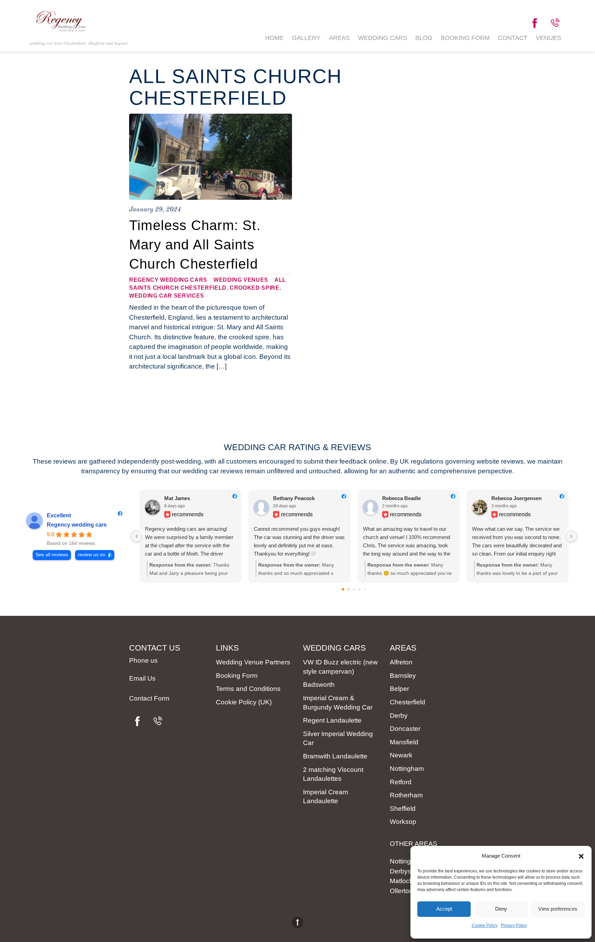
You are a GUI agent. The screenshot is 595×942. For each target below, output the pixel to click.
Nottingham (407, 768)
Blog (423, 37)
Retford (400, 782)
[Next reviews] (571, 536)
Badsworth (319, 684)
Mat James (177, 498)
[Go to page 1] (348, 589)
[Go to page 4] (365, 589)
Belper (399, 688)
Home (274, 37)
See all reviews (51, 554)
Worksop (403, 821)
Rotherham (406, 795)
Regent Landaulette (332, 720)
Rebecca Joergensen (516, 498)
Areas (339, 37)
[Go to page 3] (359, 589)
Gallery (306, 37)
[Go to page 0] (343, 589)
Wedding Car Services (166, 295)
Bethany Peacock (294, 498)
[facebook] (534, 23)
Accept (444, 909)
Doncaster (405, 728)
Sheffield (403, 808)
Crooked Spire (254, 287)
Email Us (142, 678)
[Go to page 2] (354, 589)
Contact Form (149, 698)
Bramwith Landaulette (335, 756)
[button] (581, 856)
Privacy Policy (514, 925)
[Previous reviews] (137, 536)
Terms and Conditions (248, 688)
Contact (513, 37)
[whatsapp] (554, 23)
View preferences (557, 909)
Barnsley (403, 675)
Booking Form (465, 37)
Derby (399, 715)
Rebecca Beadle (401, 498)
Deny (501, 909)
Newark (401, 755)
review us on (91, 554)
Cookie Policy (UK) (244, 702)
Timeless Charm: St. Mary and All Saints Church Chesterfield (195, 244)
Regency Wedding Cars (168, 280)
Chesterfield (407, 702)
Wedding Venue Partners (253, 662)
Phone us (143, 660)
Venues (548, 37)
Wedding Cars (382, 37)
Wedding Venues (240, 280)
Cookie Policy (485, 925)
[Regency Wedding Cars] (61, 29)
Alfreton (401, 662)
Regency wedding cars (77, 525)
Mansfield (404, 742)
